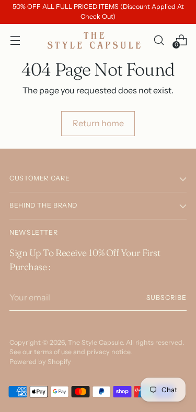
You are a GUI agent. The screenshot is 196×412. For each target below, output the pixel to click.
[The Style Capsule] (95, 40)
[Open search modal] (158, 40)
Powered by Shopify (40, 362)
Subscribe (166, 297)
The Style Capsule (95, 342)
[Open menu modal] (15, 40)
